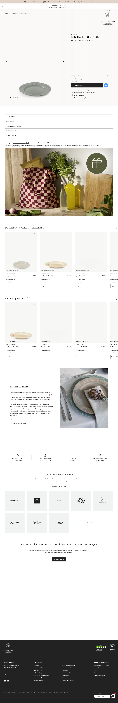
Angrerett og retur (67, 667)
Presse (95, 670)
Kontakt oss (36, 665)
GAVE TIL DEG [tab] (12, 116)
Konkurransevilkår (38, 678)
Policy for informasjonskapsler (41, 675)
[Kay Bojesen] (81, 501)
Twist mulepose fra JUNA (21, 143)
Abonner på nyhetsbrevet (68, 680)
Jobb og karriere (98, 667)
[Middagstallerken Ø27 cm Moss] (65, 275)
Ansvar (95, 672)
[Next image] (63, 61)
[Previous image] (7, 61)
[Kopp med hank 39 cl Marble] (100, 345)
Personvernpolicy (66, 672)
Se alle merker (89, 523)
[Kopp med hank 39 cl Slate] (104, 345)
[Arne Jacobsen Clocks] (15, 523)
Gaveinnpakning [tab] (11, 131)
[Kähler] (37, 501)
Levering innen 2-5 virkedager (33, 1)
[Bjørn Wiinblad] (37, 523)
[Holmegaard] (59, 501)
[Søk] (112, 6)
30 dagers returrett (71, 1)
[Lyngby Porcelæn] (103, 501)
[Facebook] (4, 680)
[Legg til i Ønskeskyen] (106, 85)
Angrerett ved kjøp (38, 667)
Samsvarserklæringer (39, 680)
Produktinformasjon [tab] (13, 126)
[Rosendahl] (15, 501)
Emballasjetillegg (38, 672)
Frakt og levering (38, 670)
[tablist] (59, 126)
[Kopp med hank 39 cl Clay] (96, 345)
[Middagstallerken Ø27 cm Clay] (69, 275)
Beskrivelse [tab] (10, 121)
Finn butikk (65, 678)
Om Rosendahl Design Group (101, 665)
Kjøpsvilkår (65, 670)
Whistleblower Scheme (99, 675)
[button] (15, 97)
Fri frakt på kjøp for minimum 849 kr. (53, 1)
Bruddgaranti (65, 675)
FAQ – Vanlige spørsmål (68, 665)
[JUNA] (59, 523)
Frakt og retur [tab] (11, 135)
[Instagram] (8, 680)
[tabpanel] (59, 180)
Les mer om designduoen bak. (19, 423)
